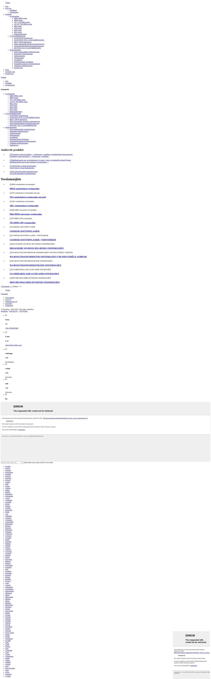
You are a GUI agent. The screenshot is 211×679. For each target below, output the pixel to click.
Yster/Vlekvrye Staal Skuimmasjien (22, 168)
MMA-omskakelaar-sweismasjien (24, 188)
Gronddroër (18, 60)
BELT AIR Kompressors (22, 42)
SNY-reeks (18, 28)
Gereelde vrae (10, 72)
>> (12, 286)
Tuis (6, 6)
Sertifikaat (13, 10)
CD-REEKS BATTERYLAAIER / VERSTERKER (33, 240)
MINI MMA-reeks (20, 18)
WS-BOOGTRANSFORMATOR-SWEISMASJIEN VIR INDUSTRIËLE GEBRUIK (48, 257)
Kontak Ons (9, 74)
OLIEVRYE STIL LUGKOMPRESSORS (29, 40)
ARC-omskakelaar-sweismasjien (24, 206)
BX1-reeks (18, 32)
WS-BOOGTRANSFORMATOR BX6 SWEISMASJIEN (35, 265)
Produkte (8, 14)
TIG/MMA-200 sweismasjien (22, 223)
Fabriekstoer (14, 12)
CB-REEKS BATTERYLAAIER (24, 231)
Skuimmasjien (19, 58)
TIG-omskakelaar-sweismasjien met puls (28, 197)
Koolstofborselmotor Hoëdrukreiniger (27, 64)
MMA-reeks (18, 20)
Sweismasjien (14, 16)
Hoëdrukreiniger (15, 50)
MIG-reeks (18, 26)
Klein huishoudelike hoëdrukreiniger (26, 52)
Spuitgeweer (18, 68)
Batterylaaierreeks (20, 34)
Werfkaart (4, 311)
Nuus (7, 70)
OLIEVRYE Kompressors (23, 38)
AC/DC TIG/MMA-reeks (23, 24)
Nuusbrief (4, 294)
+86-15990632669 (11, 328)
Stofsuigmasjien (19, 56)
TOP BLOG (13, 311)
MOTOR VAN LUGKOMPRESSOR (27, 48)
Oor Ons (8, 8)
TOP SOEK (23, 311)
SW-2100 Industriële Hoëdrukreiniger (23, 174)
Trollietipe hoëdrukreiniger (23, 66)
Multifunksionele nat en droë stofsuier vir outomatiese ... (29, 162)
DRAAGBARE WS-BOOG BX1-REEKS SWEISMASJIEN (37, 248)
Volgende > (7, 286)
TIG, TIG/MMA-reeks (22, 22)
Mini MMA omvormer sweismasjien (26, 214)
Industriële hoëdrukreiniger (23, 54)
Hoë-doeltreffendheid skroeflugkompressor (29, 46)
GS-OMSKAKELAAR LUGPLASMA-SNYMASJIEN (34, 274)
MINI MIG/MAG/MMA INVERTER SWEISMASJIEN (35, 282)
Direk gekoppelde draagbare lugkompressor (29, 44)
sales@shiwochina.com (13, 345)
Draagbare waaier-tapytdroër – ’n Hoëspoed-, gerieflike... (29, 156)
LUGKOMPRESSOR (17, 36)
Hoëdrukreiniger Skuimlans (23, 62)
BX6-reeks (18, 30)
